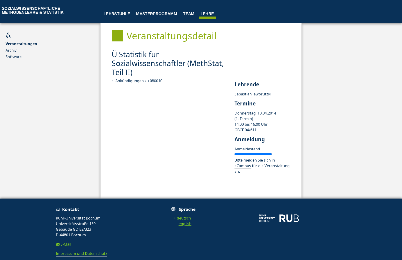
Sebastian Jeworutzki (252, 94)
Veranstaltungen (21, 43)
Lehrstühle (117, 14)
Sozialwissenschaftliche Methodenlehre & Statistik (33, 10)
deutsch (184, 218)
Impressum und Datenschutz (81, 253)
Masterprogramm (156, 14)
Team (188, 14)
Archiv (11, 50)
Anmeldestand (247, 149)
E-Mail (65, 244)
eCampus (242, 165)
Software (14, 56)
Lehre (207, 14)
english (185, 223)
